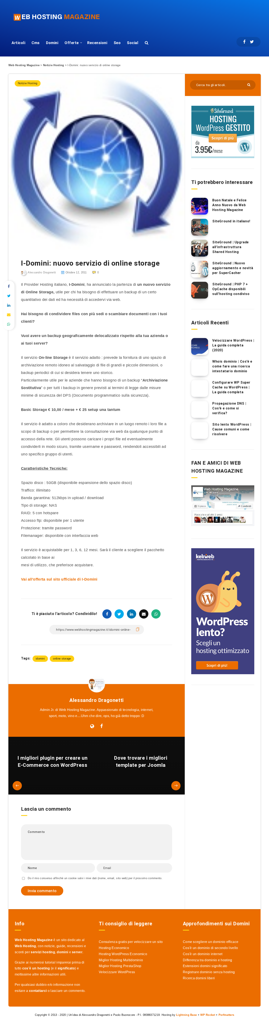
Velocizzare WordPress (117, 972)
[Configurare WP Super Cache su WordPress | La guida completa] (199, 388)
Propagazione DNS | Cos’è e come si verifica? (229, 408)
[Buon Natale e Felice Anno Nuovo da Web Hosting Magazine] (199, 206)
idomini (40, 658)
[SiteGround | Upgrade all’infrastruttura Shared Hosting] (199, 248)
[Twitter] (252, 42)
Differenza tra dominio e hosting (207, 960)
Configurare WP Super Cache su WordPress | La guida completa (231, 387)
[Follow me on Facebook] (101, 726)
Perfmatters (226, 1014)
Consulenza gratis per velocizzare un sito (131, 942)
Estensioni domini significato (205, 966)
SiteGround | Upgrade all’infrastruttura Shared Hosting (230, 247)
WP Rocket (207, 1014)
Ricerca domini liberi (199, 978)
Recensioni (97, 43)
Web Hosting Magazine (24, 65)
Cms (36, 43)
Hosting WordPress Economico (123, 954)
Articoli (18, 43)
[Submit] (249, 84)
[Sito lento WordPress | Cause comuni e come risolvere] (199, 430)
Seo (117, 43)
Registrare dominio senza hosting (209, 972)
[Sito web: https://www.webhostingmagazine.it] (92, 726)
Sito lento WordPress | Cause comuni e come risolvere (231, 429)
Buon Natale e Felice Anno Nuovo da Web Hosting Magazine (229, 205)
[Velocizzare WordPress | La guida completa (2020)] (199, 346)
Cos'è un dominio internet (203, 954)
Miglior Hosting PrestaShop (120, 966)
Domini (52, 43)
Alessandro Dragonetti (96, 700)
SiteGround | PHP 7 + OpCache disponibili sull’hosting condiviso (230, 289)
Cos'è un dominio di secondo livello (210, 948)
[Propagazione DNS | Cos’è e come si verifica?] (199, 409)
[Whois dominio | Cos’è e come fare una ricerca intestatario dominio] (199, 367)
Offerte (72, 43)
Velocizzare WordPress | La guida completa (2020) (233, 345)
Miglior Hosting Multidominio (121, 960)
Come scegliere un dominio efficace (210, 942)
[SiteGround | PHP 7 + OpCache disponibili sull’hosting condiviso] (199, 290)
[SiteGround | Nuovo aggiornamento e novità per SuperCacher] (199, 269)
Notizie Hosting (53, 65)
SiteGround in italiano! (231, 221)
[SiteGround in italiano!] (199, 227)
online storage (62, 658)
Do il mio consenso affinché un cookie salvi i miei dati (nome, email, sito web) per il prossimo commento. (95, 878)
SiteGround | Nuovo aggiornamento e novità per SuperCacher (232, 268)
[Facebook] (244, 42)
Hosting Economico (114, 948)
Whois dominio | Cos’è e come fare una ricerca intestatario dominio (232, 366)
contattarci (38, 991)
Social (132, 43)
